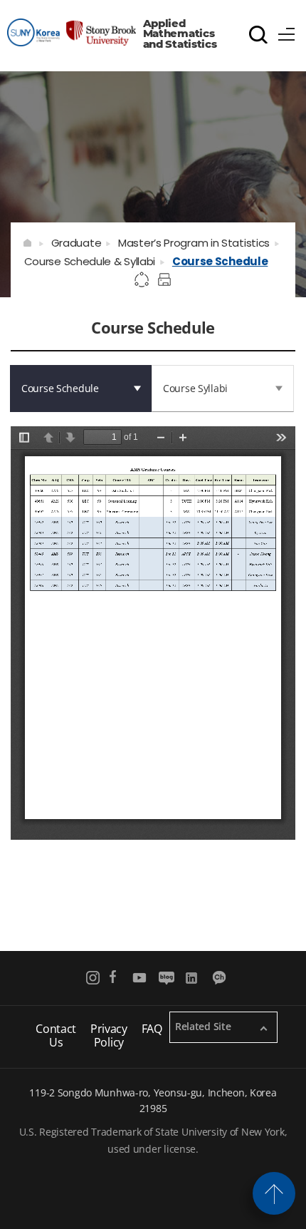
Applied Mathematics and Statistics (180, 34)
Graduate (76, 242)
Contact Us (56, 1035)
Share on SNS (142, 280)
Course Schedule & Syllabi (90, 261)
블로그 (166, 978)
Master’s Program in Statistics (194, 242)
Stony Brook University (71, 32)
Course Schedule (220, 261)
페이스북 (113, 978)
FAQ (152, 1029)
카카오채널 (220, 978)
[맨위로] (274, 1193)
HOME (28, 243)
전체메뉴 (286, 32)
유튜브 (140, 978)
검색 (258, 34)
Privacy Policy (108, 1035)
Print (166, 280)
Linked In (193, 978)
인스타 (93, 978)
